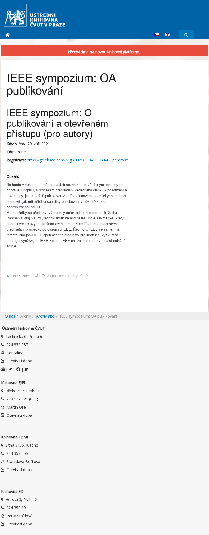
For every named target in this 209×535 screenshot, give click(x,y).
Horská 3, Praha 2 (21, 499)
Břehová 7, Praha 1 (22, 390)
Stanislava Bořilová (23, 461)
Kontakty (14, 352)
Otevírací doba (19, 360)
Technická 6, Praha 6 (23, 336)
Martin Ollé (16, 407)
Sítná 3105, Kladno (21, 445)
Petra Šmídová (19, 515)
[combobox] (186, 35)
